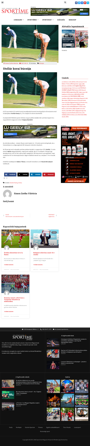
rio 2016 (69, 134)
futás (78, 120)
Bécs (72, 115)
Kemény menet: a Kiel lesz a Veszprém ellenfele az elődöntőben (14, 299)
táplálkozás (80, 138)
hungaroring (73, 122)
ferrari (77, 118)
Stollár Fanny (14, 183)
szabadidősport (75, 136)
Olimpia (41, 63)
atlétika (75, 111)
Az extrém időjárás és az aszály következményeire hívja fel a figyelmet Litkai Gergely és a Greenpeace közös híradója (29, 382)
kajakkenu (66, 124)
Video (71, 140)
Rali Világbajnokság (74, 132)
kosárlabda (66, 126)
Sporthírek (32, 20)
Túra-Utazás (67, 427)
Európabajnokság (68, 118)
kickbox (80, 124)
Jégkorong (83, 122)
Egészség (61, 20)
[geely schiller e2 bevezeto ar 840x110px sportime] (60, 12)
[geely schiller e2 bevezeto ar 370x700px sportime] (75, 76)
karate (73, 124)
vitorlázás (74, 142)
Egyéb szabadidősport (53, 427)
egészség (80, 115)
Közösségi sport (45, 431)
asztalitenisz (66, 111)
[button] (2, 2)
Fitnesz (40, 427)
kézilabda (75, 126)
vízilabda (65, 144)
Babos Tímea (67, 113)
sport (76, 134)
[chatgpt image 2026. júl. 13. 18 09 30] (75, 184)
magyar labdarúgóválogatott (79, 128)
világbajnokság (80, 140)
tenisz (20, 183)
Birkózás (65, 115)
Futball (70, 120)
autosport (83, 111)
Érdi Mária (74, 144)
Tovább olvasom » (9, 264)
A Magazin (18, 20)
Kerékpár (19, 427)
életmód (82, 144)
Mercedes (66, 130)
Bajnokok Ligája (78, 113)
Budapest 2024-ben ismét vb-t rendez (44, 253)
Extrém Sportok (30, 427)
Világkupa (66, 142)
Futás (10, 427)
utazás (65, 140)
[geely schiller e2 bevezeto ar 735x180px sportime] (30, 131)
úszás (65, 146)
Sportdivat (47, 20)
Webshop (72, 20)
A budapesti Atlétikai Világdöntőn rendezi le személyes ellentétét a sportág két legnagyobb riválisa (73, 340)
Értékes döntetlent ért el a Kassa (13, 253)
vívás (81, 142)
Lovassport (77, 427)
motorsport (75, 130)
